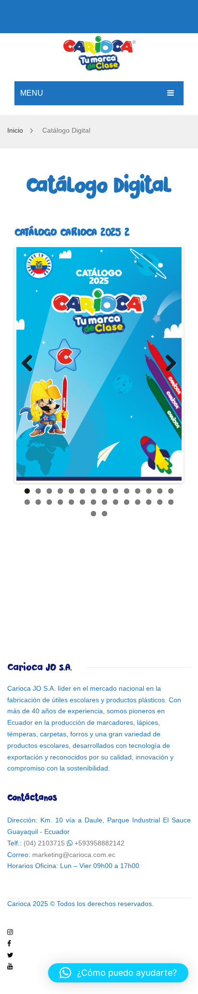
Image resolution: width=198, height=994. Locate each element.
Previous (30, 363)
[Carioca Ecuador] (99, 52)
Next (167, 363)
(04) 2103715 (44, 843)
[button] (118, 972)
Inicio (15, 130)
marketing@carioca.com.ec (73, 854)
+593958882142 (99, 843)
